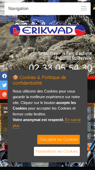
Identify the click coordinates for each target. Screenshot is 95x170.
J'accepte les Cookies (58, 139)
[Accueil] (48, 26)
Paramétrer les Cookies (57, 151)
